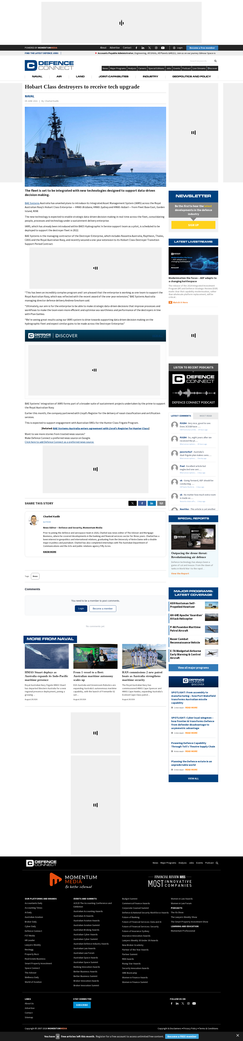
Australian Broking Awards (86, 929)
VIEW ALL (157, 335)
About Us (29, 1003)
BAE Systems (32, 203)
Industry (150, 77)
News (105, 68)
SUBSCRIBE (82, 1004)
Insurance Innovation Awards (136, 935)
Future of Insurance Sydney (135, 931)
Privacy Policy (190, 1028)
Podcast (186, 68)
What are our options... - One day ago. (193, 458)
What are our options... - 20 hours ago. (193, 444)
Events (176, 68)
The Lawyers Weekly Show (184, 917)
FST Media (30, 935)
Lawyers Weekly (33, 944)
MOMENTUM (47, 47)
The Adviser (31, 972)
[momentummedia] (73, 881)
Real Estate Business (35, 958)
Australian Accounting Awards (88, 911)
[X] (132, 503)
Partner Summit (129, 954)
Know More (49, 551)
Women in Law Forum (181, 903)
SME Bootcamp (129, 972)
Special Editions (156, 68)
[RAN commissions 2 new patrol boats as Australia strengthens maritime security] (144, 656)
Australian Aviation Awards (87, 920)
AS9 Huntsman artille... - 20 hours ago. (194, 430)
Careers (142, 68)
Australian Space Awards (86, 957)
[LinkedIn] (177, 1003)
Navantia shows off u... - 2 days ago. (193, 501)
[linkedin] (152, 503)
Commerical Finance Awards (136, 903)
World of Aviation (33, 981)
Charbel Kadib (52, 100)
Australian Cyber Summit (86, 939)
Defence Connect (33, 930)
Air (59, 77)
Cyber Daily (30, 926)
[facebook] (142, 503)
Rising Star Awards (131, 963)
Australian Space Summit (86, 962)
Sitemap (29, 1017)
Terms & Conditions (208, 1028)
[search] (215, 61)
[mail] (161, 503)
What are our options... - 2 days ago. (193, 473)
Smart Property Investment (38, 963)
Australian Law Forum (84, 952)
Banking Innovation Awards (87, 966)
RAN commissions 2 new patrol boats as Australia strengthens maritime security (142, 676)
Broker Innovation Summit (86, 985)
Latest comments (181, 415)
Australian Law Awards (85, 948)
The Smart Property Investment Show (189, 921)
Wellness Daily (32, 977)
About (103, 47)
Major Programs (118, 68)
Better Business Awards (85, 971)
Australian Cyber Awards (86, 934)
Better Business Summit (85, 976)
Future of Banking (131, 917)
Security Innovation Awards (135, 968)
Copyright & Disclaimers (169, 1028)
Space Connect (32, 968)
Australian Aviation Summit (87, 925)
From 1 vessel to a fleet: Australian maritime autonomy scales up (93, 676)
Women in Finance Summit (135, 982)
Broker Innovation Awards (86, 980)
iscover (213, 68)
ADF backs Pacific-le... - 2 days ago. (192, 487)
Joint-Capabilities (113, 77)
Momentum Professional (183, 930)
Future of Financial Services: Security (140, 926)
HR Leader (30, 940)
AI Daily (28, 912)
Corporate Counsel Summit (135, 907)
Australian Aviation (34, 917)
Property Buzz (32, 954)
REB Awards (128, 958)
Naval (37, 77)
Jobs (168, 68)
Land (80, 77)
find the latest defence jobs (41, 53)
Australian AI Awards (84, 915)
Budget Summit (129, 898)
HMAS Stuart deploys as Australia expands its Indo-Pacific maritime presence (46, 676)
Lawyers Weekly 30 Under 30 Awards (140, 940)
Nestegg (29, 949)
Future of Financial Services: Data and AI (141, 921)
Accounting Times (33, 907)
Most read (206, 415)
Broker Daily (31, 921)
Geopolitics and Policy (191, 77)
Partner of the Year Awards (135, 949)
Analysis (132, 68)
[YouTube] (194, 1003)
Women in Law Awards (182, 898)
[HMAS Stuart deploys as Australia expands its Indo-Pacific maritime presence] (47, 656)
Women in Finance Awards (135, 977)
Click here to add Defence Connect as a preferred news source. (59, 442)
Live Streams (199, 68)
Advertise (115, 47)
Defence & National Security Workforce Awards (145, 912)
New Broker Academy (132, 945)
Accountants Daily (33, 903)
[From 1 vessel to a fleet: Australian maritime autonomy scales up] (95, 656)
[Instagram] (188, 1003)
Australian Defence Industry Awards (91, 943)
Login (179, 47)
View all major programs (193, 667)
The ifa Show (177, 912)
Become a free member (202, 47)
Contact (127, 47)
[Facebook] (171, 1003)
